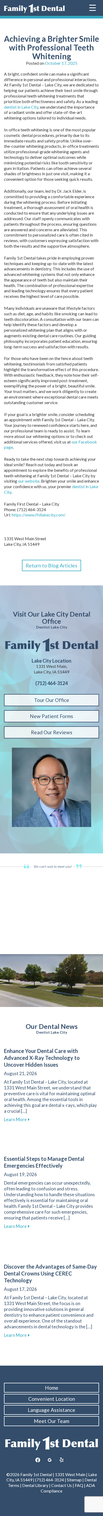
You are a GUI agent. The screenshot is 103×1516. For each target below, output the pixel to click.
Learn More (17, 1119)
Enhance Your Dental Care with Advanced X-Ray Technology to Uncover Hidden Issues (42, 1058)
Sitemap (74, 1479)
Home (51, 1388)
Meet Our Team (51, 1421)
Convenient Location (51, 1399)
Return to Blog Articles (51, 565)
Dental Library (35, 1485)
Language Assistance (51, 1410)
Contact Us (61, 1485)
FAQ (79, 1485)
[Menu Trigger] (92, 7)
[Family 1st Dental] (34, 8)
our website (28, 480)
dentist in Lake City (21, 106)
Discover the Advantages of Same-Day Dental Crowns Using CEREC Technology (50, 1273)
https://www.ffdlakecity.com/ (38, 514)
